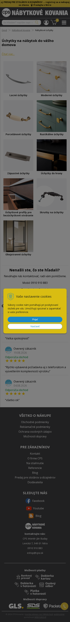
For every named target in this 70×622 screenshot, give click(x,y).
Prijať (35, 319)
